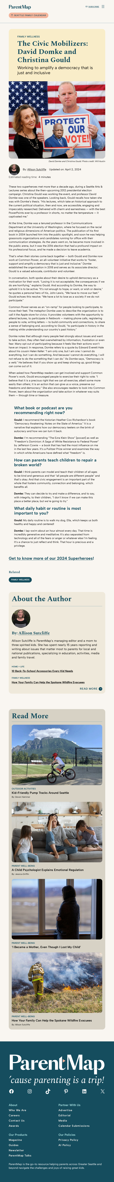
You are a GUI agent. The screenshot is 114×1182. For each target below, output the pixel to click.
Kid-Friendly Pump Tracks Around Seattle (40, 793)
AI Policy (64, 1145)
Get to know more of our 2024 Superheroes (51, 558)
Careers (14, 1115)
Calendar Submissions (74, 1125)
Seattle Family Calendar (30, 15)
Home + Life (18, 666)
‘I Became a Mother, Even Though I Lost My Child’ (46, 947)
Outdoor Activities (24, 788)
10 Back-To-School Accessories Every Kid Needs (42, 671)
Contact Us (17, 1120)
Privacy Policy (68, 1140)
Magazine (15, 1140)
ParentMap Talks (20, 1155)
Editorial (64, 1115)
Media (62, 1120)
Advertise (65, 1110)
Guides (14, 1145)
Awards (14, 1125)
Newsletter (16, 1150)
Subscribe (93, 7)
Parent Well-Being (23, 866)
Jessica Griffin (22, 874)
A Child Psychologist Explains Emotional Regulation (48, 870)
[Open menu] (103, 6)
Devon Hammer (22, 797)
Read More (89, 689)
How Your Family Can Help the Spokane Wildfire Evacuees (48, 682)
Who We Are (17, 1110)
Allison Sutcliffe (36, 169)
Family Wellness (28, 36)
